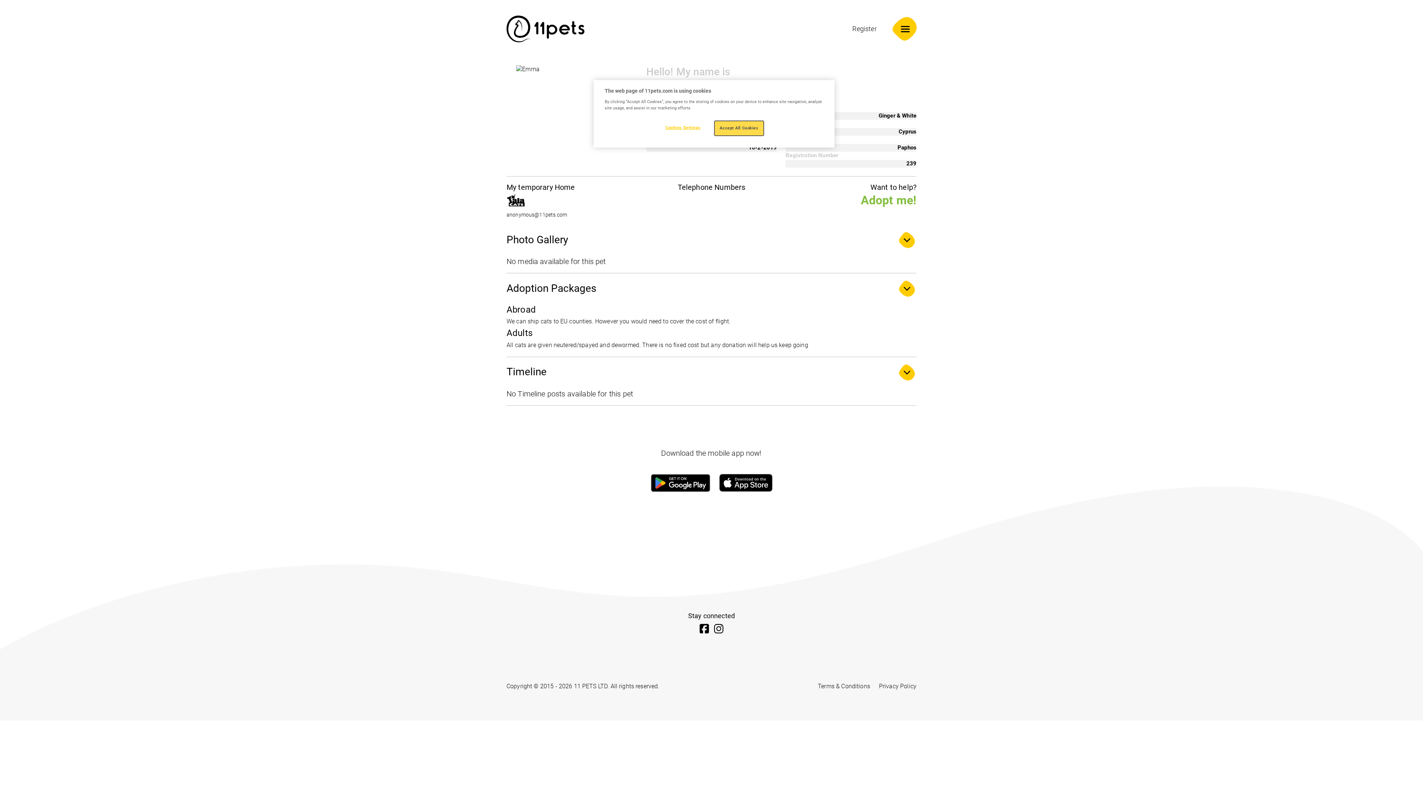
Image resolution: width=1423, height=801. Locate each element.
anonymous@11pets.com (537, 215)
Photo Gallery (537, 240)
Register (864, 29)
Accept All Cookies (739, 128)
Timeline (527, 372)
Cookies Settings (683, 127)
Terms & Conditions (844, 686)
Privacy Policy (897, 686)
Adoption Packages (551, 288)
